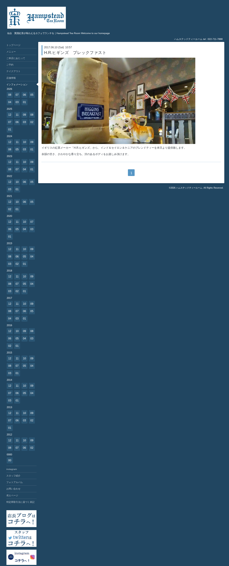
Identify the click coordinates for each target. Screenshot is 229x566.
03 (17, 102)
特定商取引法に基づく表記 (20, 502)
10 (24, 142)
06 (24, 94)
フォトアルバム (14, 482)
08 (9, 94)
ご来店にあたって (15, 58)
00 (9, 460)
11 (17, 114)
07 (17, 94)
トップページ (13, 45)
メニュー (11, 51)
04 (9, 102)
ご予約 (9, 64)
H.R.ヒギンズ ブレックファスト (75, 52)
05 (31, 94)
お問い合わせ (13, 488)
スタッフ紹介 (13, 475)
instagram (11, 469)
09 (24, 114)
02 (31, 122)
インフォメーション (16, 84)
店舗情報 (11, 78)
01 (24, 102)
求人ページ (12, 495)
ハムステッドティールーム (189, 188)
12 (9, 114)
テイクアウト (13, 71)
